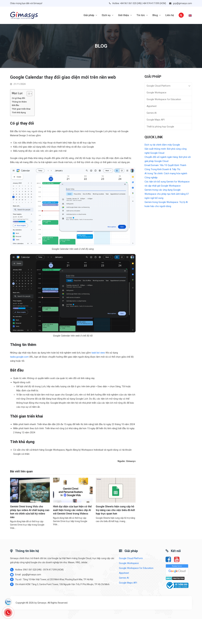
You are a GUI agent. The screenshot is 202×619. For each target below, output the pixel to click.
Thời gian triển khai (21, 109)
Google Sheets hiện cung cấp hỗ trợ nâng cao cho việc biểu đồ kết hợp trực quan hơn (115, 510)
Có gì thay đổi (19, 98)
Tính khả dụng (19, 112)
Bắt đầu (15, 105)
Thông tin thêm (19, 101)
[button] (181, 15)
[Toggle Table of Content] (27, 93)
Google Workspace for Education (164, 99)
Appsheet (152, 106)
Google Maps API (156, 119)
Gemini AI (152, 112)
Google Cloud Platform (158, 85)
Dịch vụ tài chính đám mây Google (162, 144)
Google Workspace (156, 92)
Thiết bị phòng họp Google (160, 126)
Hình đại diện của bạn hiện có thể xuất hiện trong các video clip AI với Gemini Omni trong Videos (72, 510)
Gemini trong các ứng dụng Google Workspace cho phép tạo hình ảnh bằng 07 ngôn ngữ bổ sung (167, 193)
